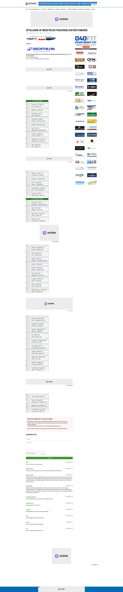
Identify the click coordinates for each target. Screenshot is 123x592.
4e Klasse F (59, 4)
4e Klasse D (47, 4)
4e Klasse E (53, 4)
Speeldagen (81, 9)
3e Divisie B (41, 2)
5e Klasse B (65, 4)
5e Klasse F (88, 4)
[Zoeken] (92, 5)
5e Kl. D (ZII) (77, 4)
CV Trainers (57, 9)
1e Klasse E (53, 2)
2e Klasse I (71, 2)
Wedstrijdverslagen (34, 9)
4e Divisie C (47, 2)
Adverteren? (87, 9)
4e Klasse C (41, 4)
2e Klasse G (59, 2)
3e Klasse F (94, 2)
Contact (93, 9)
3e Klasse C (88, 2)
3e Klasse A (77, 2)
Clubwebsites (50, 9)
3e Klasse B (82, 2)
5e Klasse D (71, 4)
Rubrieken (63, 9)
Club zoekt (43, 9)
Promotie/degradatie (72, 9)
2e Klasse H (65, 2)
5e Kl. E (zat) (82, 4)
